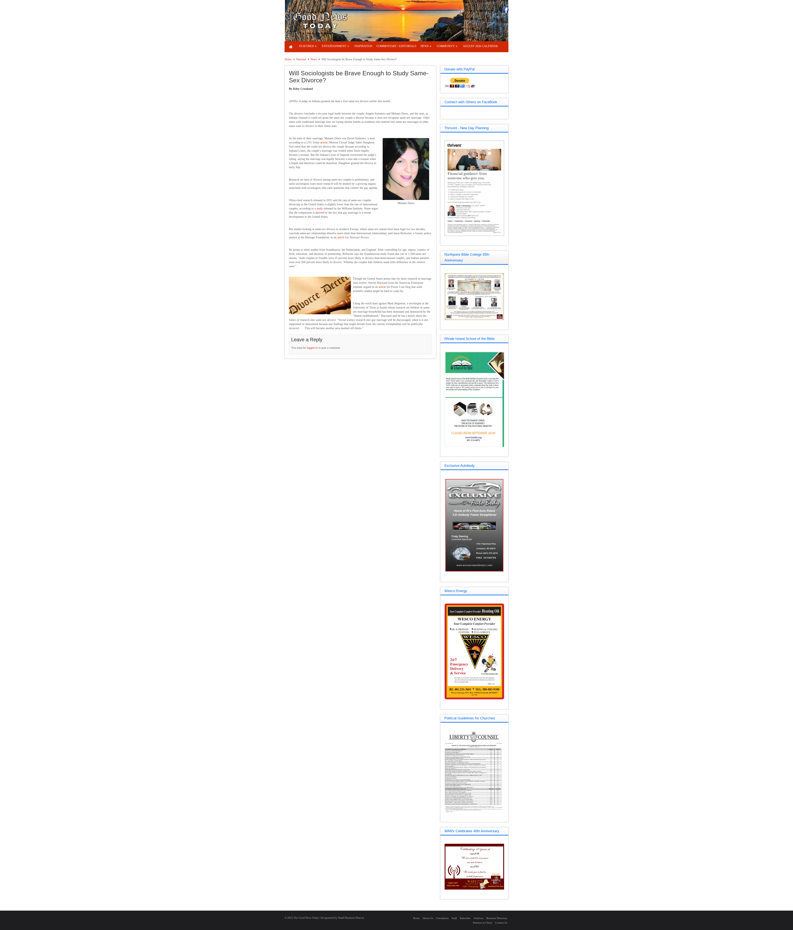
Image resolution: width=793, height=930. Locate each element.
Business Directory (496, 918)
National (301, 59)
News (313, 59)
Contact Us (501, 922)
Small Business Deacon (351, 917)
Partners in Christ (482, 922)
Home (288, 59)
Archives (478, 918)
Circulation (442, 918)
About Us (428, 918)
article (324, 142)
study (320, 208)
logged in (312, 347)
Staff (454, 918)
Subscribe (465, 918)
